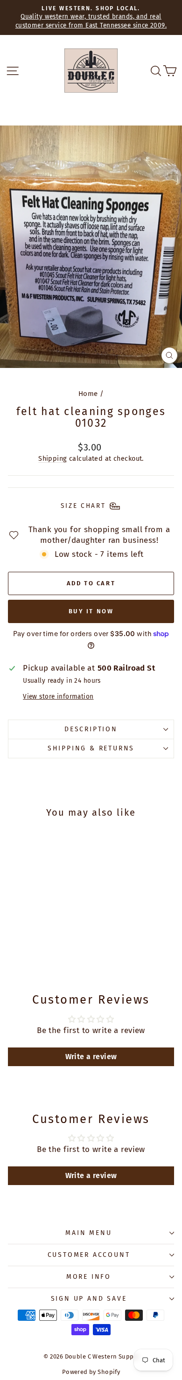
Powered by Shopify (91, 1371)
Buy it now (91, 611)
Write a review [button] (91, 1056)
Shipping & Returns (91, 748)
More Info (88, 1277)
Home (88, 393)
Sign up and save (89, 1299)
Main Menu (88, 1233)
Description (91, 729)
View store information (58, 696)
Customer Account (89, 1255)
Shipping (52, 458)
